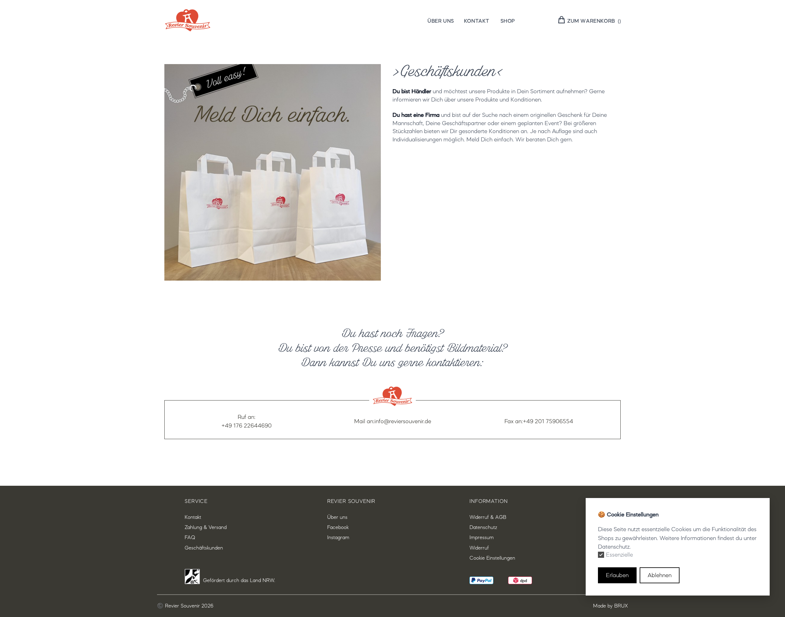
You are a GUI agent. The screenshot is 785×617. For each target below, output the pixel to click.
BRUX (621, 605)
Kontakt (476, 20)
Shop (507, 20)
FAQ (190, 537)
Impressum (481, 537)
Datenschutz (483, 527)
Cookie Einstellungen (492, 557)
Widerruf (479, 547)
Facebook (338, 527)
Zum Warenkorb (591, 20)
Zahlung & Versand (206, 527)
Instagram (338, 537)
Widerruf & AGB (487, 517)
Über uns (440, 20)
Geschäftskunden (204, 547)
